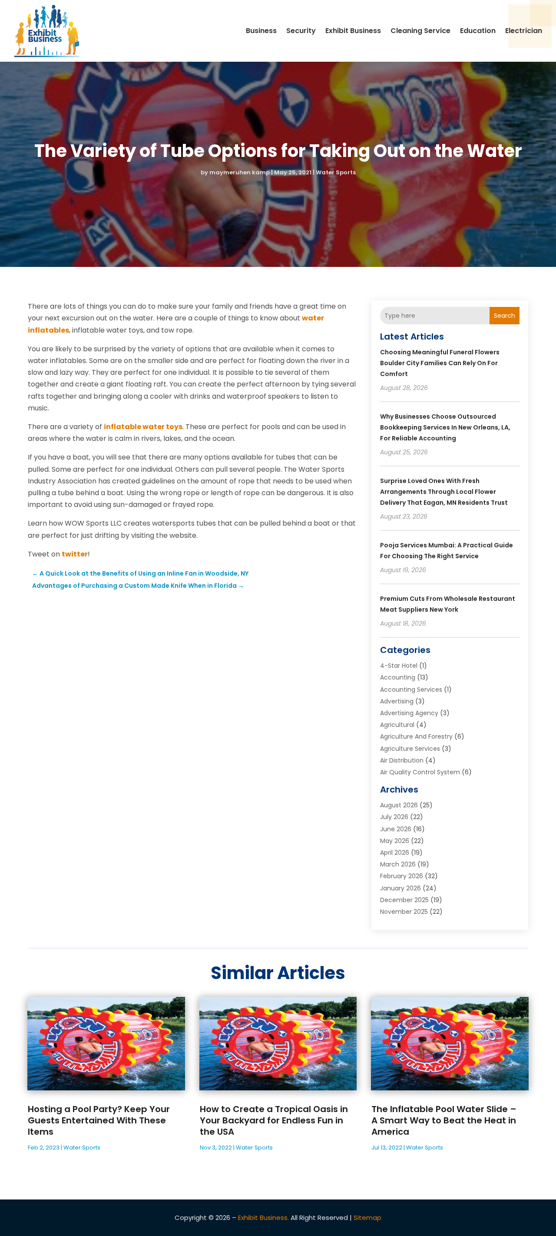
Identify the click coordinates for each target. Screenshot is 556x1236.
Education (478, 31)
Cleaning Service (420, 31)
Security (301, 31)
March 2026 (398, 864)
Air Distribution (402, 760)
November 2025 (404, 911)
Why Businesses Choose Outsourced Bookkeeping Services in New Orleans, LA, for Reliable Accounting (445, 427)
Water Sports (336, 172)
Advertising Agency (409, 713)
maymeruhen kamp (239, 172)
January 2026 (400, 888)
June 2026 (395, 829)
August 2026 (399, 805)
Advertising (397, 701)
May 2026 (394, 840)
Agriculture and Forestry (416, 736)
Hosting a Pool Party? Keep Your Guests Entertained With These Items (99, 1120)
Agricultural (397, 724)
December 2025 (404, 900)
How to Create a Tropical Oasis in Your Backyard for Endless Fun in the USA (274, 1120)
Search (504, 315)
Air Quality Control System (420, 772)
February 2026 (401, 876)
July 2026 (394, 817)
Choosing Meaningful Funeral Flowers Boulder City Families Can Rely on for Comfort (440, 363)
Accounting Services (411, 689)
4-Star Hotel (398, 665)
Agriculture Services (410, 748)
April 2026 (394, 852)
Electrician (523, 31)
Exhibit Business (353, 31)
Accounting (397, 677)
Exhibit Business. (263, 1217)
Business (261, 31)
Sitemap (367, 1217)
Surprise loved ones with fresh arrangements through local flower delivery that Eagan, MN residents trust (444, 491)
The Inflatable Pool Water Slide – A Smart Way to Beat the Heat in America (443, 1120)
